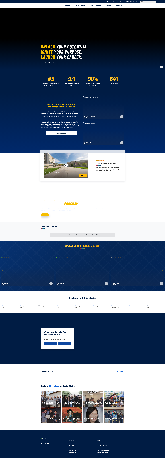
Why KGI (64, 343)
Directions (71, 445)
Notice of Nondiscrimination (104, 447)
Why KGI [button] (47, 62)
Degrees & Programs (95, 5)
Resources (119, 5)
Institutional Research (103, 445)
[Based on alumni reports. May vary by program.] (73, 85)
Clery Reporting (73, 452)
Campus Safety (73, 450)
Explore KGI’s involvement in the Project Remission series (61, 132)
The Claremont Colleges (103, 450)
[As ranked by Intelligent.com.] (56, 85)
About (108, 1)
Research (108, 5)
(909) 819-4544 (44, 447)
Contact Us (128, 1)
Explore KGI (68, 5)
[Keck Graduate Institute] (50, 5)
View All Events (119, 225)
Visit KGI (50, 343)
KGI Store (135, 1)
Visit (113, 1)
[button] (162, 271)
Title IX (99, 440)
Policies (71, 447)
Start (44, 214)
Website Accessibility (102, 452)
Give (117, 1)
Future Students (80, 5)
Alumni (121, 1)
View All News (120, 371)
